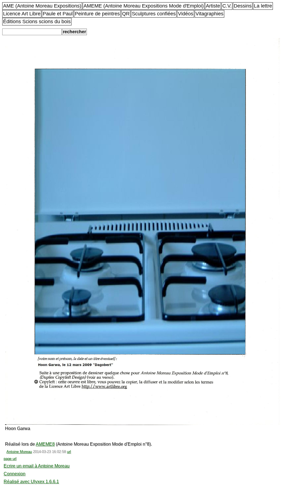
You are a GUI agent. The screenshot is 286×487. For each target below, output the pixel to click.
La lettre (263, 6)
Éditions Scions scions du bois (37, 21)
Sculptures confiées (154, 13)
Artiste (213, 6)
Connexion (14, 473)
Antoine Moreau (19, 452)
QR (126, 13)
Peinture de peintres (97, 13)
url (69, 452)
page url (10, 459)
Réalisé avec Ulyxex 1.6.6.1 (31, 481)
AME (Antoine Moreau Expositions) (42, 6)
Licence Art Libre (21, 13)
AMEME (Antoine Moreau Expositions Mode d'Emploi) (144, 6)
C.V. (227, 6)
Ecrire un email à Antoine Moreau (37, 466)
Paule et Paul (58, 13)
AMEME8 (45, 444)
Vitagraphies (209, 13)
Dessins (243, 6)
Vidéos (185, 13)
